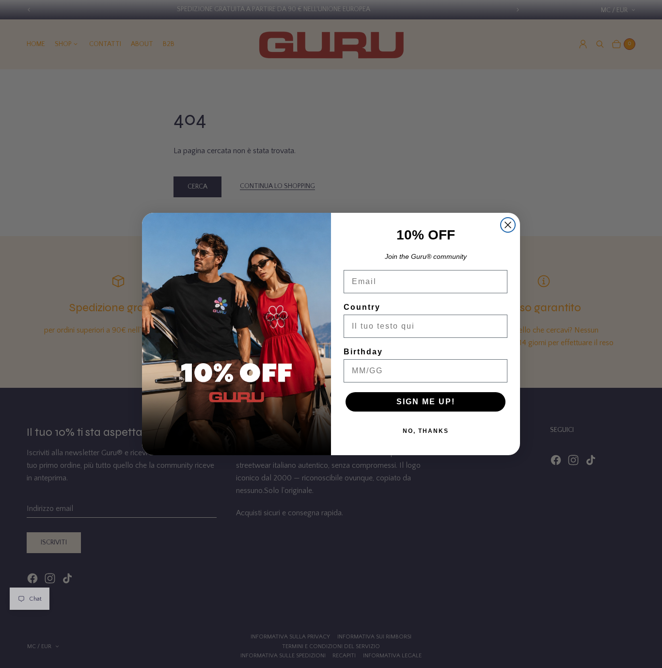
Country (362, 307)
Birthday (363, 352)
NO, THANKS (426, 431)
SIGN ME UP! (425, 402)
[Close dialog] (508, 225)
